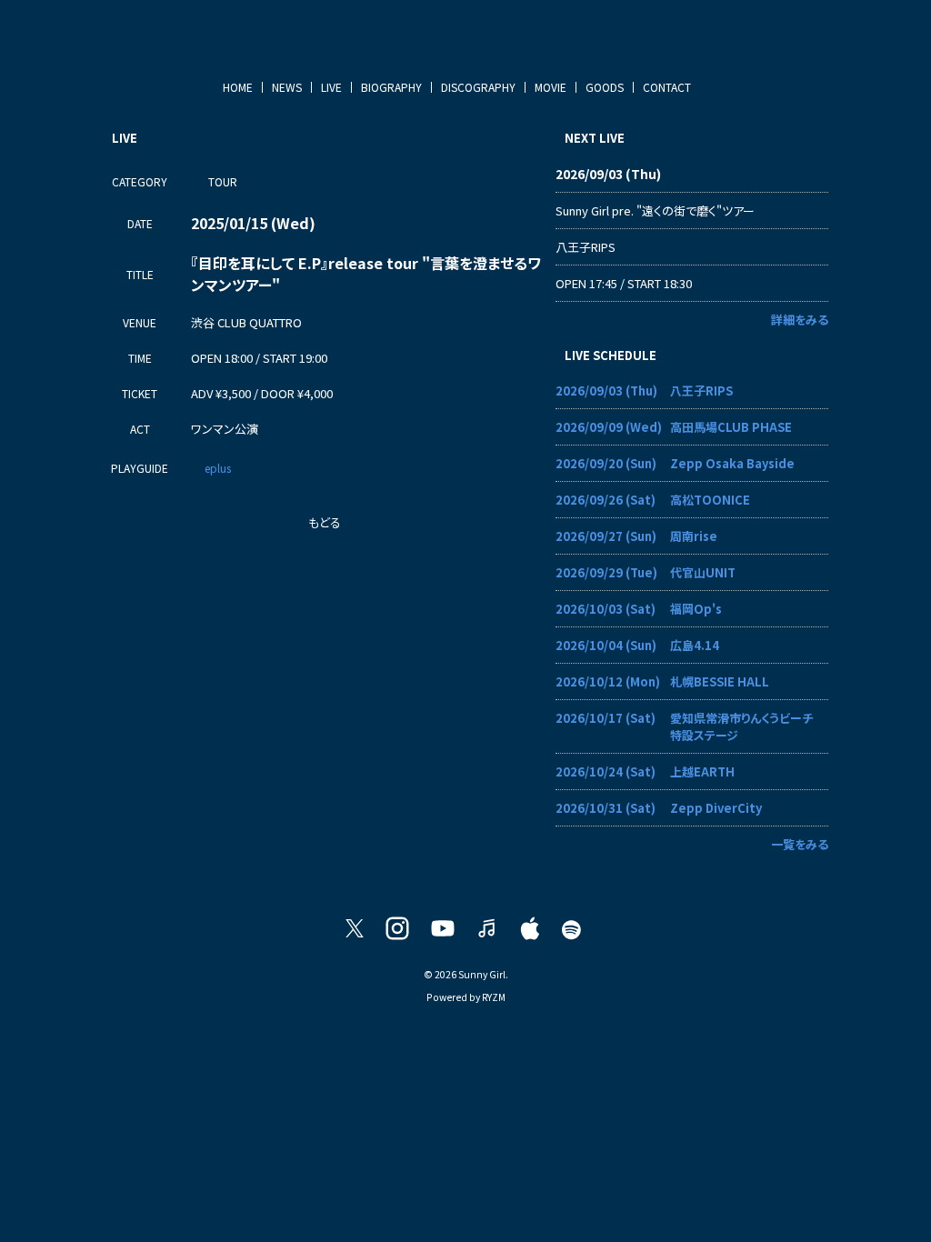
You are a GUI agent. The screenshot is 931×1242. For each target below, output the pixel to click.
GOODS (605, 87)
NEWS (287, 87)
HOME (238, 87)
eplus (218, 468)
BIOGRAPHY (391, 87)
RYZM (494, 997)
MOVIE (550, 87)
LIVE (331, 87)
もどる (324, 522)
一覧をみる (799, 844)
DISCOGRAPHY (478, 87)
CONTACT (667, 87)
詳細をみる (799, 319)
